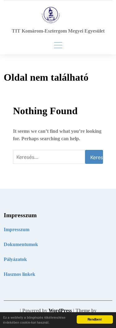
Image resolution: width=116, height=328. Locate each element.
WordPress (60, 310)
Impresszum (16, 229)
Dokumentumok (21, 244)
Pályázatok (15, 259)
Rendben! (95, 319)
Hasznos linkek (19, 274)
